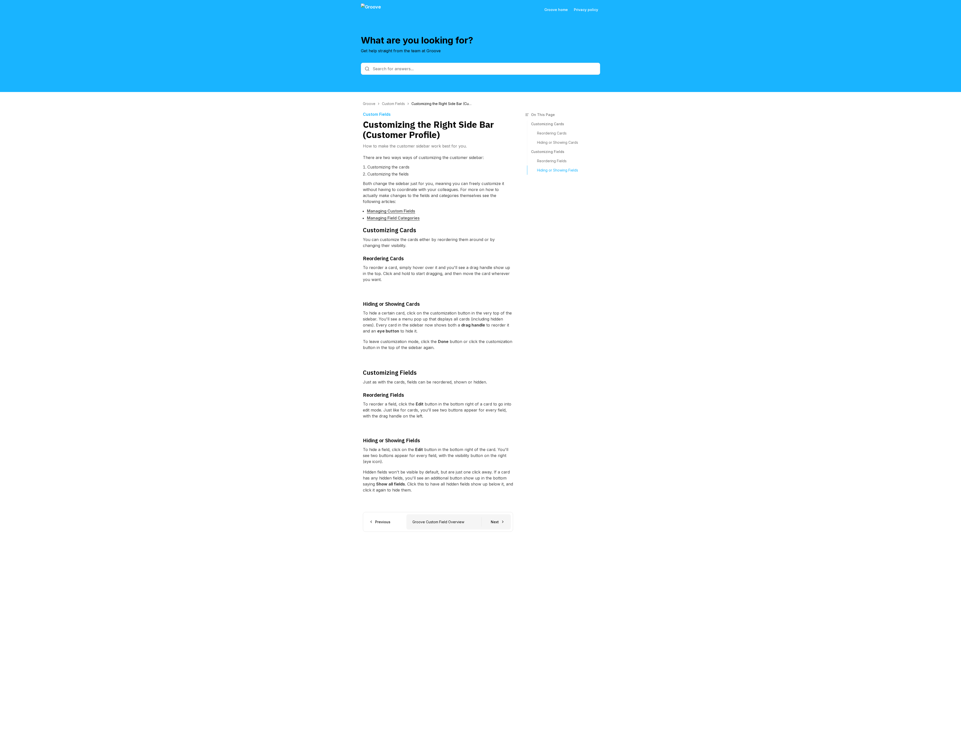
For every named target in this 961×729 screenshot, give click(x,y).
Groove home (556, 10)
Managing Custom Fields (391, 211)
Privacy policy (586, 10)
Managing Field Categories (393, 218)
